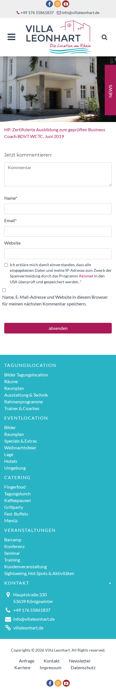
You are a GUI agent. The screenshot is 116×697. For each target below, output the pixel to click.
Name (10, 198)
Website (12, 242)
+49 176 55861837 (37, 12)
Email (10, 220)
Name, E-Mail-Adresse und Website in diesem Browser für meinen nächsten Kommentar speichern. (55, 300)
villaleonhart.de (28, 627)
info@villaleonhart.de (80, 12)
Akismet (86, 276)
